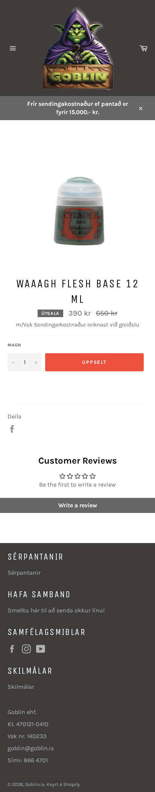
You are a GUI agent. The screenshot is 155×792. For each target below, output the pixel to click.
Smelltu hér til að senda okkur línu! (56, 610)
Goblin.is (35, 784)
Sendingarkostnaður (60, 324)
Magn (14, 345)
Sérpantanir (24, 572)
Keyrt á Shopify (63, 784)
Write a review (77, 505)
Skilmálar (21, 686)
